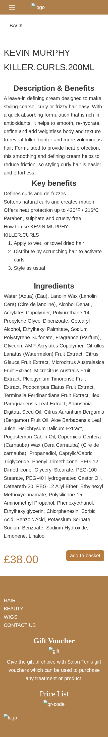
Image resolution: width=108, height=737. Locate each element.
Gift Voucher (54, 640)
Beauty (13, 608)
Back (16, 25)
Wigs (10, 617)
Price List (54, 694)
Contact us (20, 625)
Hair (10, 600)
